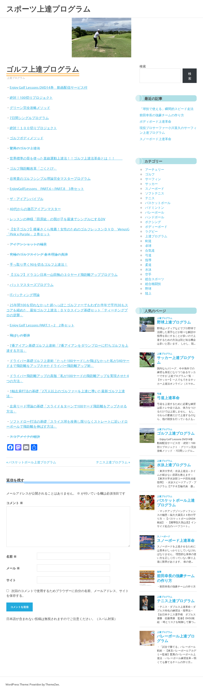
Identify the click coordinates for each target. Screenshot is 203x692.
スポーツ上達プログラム (48, 8)
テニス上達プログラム (112, 462)
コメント (14, 503)
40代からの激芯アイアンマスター (35, 209)
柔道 (148, 265)
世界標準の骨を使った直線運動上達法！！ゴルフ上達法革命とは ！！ (66, 158)
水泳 (148, 269)
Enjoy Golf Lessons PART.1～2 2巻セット (42, 325)
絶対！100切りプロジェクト (31, 97)
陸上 (148, 293)
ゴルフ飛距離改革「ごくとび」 (33, 168)
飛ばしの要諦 (20, 335)
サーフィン (153, 179)
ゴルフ (150, 174)
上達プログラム (16, 77)
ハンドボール (154, 217)
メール (13, 568)
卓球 (148, 245)
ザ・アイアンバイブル (26, 198)
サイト (11, 580)
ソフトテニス (154, 193)
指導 (148, 260)
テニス (150, 198)
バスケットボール (157, 203)
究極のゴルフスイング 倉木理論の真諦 (39, 254)
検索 (143, 66)
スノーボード (154, 188)
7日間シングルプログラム (29, 117)
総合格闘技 (153, 284)
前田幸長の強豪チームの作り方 (162, 115)
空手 (148, 274)
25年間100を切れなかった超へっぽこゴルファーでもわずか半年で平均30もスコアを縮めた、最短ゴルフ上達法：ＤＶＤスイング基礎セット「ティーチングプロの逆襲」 (67, 310)
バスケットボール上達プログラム (32, 462)
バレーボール (154, 212)
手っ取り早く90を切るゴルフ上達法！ (39, 264)
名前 (11, 556)
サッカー (151, 184)
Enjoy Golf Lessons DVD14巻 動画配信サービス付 (48, 87)
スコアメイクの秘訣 (25, 436)
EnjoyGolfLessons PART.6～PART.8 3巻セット (47, 188)
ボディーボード (156, 226)
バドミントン (154, 207)
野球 (148, 288)
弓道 (148, 255)
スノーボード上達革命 (155, 139)
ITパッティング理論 (25, 295)
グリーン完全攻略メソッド (30, 107)
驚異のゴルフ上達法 (25, 148)
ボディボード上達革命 (155, 121)
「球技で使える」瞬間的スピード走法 (166, 109)
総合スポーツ (154, 279)
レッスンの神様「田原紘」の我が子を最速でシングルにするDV (57, 219)
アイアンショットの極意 (28, 244)
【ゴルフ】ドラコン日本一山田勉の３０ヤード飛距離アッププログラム (64, 274)
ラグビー (151, 231)
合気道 (150, 250)
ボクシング (153, 222)
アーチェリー (154, 169)
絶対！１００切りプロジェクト (33, 128)
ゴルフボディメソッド (26, 138)
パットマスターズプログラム (32, 284)
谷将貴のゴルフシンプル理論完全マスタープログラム (50, 178)
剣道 (148, 241)
